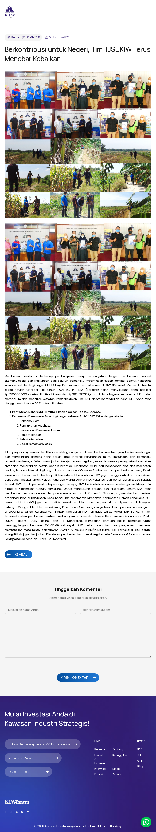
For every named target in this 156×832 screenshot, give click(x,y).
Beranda (99, 749)
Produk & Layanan (99, 759)
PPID (139, 749)
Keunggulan (117, 755)
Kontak (98, 774)
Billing (140, 766)
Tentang (117, 749)
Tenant (117, 774)
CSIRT (140, 755)
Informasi (99, 769)
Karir (139, 760)
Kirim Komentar (74, 678)
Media (116, 769)
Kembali (21, 554)
